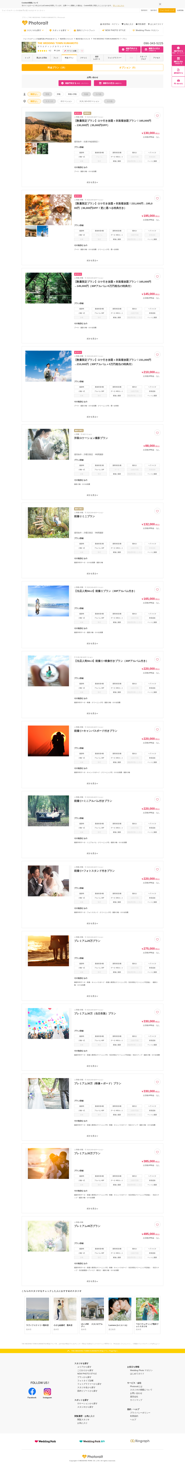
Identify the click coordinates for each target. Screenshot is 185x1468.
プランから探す (84, 1377)
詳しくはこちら (118, 5)
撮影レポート (96, 58)
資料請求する (178, 73)
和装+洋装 (72, 94)
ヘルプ (133, 1419)
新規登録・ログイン (110, 24)
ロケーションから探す (87, 1403)
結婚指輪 (180, 10)
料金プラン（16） (57, 67)
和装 (47, 94)
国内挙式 (144, 10)
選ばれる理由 (41, 58)
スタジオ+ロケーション (89, 101)
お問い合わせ (136, 1393)
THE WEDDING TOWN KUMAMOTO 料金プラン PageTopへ (94, 1351)
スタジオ (49, 101)
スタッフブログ (143, 58)
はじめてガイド (156, 24)
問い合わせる (178, 83)
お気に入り (82, 1423)
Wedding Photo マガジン (147, 30)
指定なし (34, 94)
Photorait (92, 1456)
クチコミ (83, 58)
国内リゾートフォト (86, 30)
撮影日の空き (178, 62)
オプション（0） (128, 67)
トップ (27, 58)
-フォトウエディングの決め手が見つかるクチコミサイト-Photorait (35, 22)
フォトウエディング (167, 10)
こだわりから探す (85, 1370)
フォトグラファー (115, 58)
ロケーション (66, 101)
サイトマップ (136, 1400)
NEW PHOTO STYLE (115, 30)
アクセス (156, 58)
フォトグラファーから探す (89, 1384)
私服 (86, 94)
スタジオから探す (85, 1407)
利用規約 (134, 1416)
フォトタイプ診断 (85, 1380)
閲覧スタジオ (83, 1419)
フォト (56, 58)
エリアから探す (84, 1367)
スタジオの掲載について (141, 1390)
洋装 (59, 94)
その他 (98, 94)
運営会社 (134, 1396)
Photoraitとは (136, 1386)
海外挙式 (153, 10)
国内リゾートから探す (87, 1391)
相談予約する (178, 52)
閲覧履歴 (142, 24)
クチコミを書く (72, 51)
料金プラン (69, 58)
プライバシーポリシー (140, 1413)
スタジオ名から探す (86, 1387)
